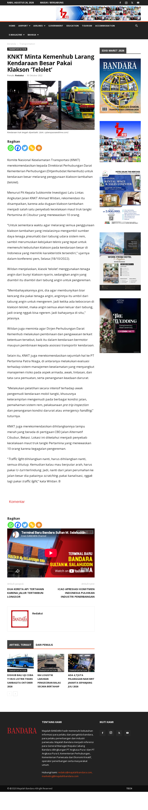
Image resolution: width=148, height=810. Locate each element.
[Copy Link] (32, 148)
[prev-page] (9, 693)
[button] (136, 26)
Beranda (11, 43)
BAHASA (32, 34)
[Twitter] (132, 2)
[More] (39, 148)
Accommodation (105, 25)
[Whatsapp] (11, 148)
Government (55, 25)
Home (12, 25)
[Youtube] (138, 2)
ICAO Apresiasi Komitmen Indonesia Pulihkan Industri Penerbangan (76, 592)
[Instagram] (126, 2)
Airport (23, 25)
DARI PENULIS (44, 644)
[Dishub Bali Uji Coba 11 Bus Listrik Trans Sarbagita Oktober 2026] (20, 663)
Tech (129, 788)
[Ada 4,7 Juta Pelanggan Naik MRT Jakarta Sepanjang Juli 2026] (81, 663)
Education (72, 25)
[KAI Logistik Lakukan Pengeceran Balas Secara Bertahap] (51, 663)
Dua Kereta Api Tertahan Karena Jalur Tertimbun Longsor (25, 592)
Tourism (87, 25)
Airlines (38, 25)
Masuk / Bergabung (52, 2)
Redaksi (19, 75)
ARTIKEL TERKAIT (20, 644)
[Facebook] (120, 2)
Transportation (17, 49)
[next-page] (15, 693)
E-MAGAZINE (15, 34)
